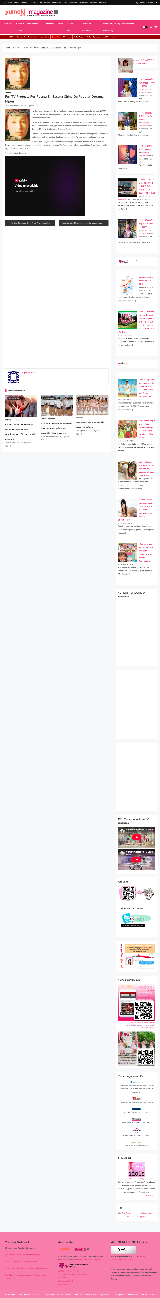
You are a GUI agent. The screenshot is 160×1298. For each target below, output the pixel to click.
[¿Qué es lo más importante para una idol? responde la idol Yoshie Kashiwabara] (127, 552)
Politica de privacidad (86, 27)
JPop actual (56, 3)
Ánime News (83, 3)
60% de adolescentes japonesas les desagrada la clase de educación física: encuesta (56, 428)
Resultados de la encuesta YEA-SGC (146, 280)
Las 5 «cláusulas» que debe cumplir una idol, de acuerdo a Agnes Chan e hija (146, 469)
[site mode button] (145, 27)
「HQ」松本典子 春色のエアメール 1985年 (146, 223)
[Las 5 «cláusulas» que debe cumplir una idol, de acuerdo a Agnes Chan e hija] (127, 470)
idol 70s (105, 37)
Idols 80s (93, 3)
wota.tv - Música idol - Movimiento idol (21, 1261)
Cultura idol (33, 3)
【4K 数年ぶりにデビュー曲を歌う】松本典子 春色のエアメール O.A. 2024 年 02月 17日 (147, 186)
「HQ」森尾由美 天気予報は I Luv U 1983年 (146, 82)
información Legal (65, 1281)
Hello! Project (45, 3)
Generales (56, 37)
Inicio (60, 24)
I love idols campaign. (136, 1178)
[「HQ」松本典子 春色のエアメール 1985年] (127, 228)
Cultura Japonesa (70, 3)
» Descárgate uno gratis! (147, 1027)
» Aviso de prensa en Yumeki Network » (142, 1022)
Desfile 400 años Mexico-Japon (27, 27)
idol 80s (114, 37)
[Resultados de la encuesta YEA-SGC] (127, 285)
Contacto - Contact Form (68, 1271)
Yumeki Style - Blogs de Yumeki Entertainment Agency (27, 1268)
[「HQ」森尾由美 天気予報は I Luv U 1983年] (127, 87)
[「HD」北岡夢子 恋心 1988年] (127, 154)
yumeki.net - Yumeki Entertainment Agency (22, 1255)
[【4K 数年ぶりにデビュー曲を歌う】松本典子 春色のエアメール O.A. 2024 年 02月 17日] (127, 188)
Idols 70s (102, 3)
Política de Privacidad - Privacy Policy (73, 1274)
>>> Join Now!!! (148, 1195)
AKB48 (16, 3)
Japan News (7, 3)
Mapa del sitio (71, 27)
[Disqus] (56, 260)
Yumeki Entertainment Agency (88, 1260)
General (24, 3)
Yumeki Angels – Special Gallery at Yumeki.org (118, 27)
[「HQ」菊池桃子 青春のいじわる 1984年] (127, 121)
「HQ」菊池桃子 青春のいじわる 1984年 (147, 116)
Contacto (8, 24)
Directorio (50, 24)
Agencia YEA (33, 106)
